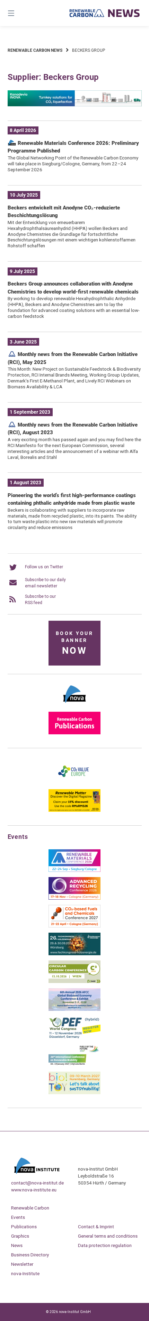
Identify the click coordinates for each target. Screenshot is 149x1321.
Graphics (20, 1236)
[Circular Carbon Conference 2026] (74, 981)
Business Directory (30, 1254)
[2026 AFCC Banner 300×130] (74, 1009)
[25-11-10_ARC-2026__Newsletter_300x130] (74, 898)
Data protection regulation (105, 1245)
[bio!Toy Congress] (74, 1092)
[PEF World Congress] (74, 1037)
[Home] (105, 13)
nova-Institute (25, 1273)
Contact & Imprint (96, 1226)
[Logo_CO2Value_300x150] (74, 782)
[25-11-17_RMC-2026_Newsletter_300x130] (74, 870)
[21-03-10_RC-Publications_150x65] (74, 732)
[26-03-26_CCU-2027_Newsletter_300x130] (74, 926)
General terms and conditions (108, 1236)
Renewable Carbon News (35, 50)
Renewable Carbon (30, 1208)
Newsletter (22, 1264)
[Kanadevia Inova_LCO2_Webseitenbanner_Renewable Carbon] (75, 104)
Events (18, 1217)
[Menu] (21, 13)
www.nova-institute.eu (33, 1189)
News (17, 1245)
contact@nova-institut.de (37, 1183)
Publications (24, 1226)
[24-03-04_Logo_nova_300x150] (74, 705)
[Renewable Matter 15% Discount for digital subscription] (74, 810)
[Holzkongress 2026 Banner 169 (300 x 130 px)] (74, 953)
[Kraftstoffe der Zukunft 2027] (74, 1065)
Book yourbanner (74, 643)
